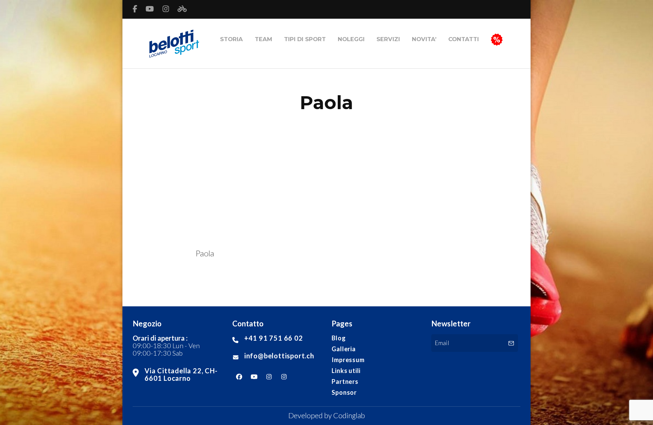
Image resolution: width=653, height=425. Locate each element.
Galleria (343, 349)
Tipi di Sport (305, 39)
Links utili (346, 370)
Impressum (348, 359)
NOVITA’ (424, 39)
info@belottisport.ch (279, 356)
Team (263, 39)
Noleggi (351, 39)
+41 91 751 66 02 (273, 338)
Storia (231, 39)
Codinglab (349, 415)
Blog (339, 338)
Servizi (388, 39)
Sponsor (344, 392)
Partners (345, 381)
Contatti (463, 39)
